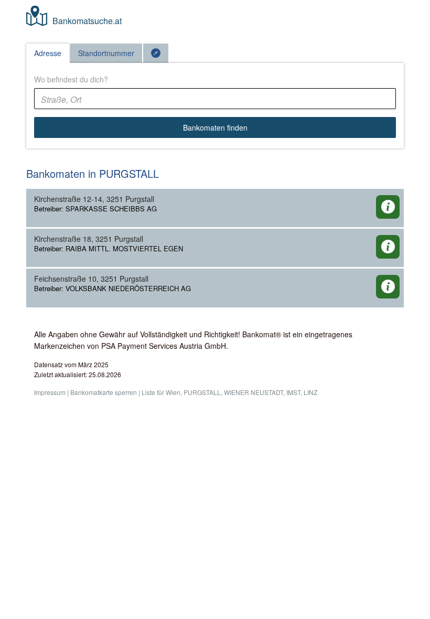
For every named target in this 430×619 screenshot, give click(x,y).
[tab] (155, 53)
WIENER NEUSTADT (253, 392)
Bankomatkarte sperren (103, 392)
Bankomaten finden (215, 127)
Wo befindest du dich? (71, 79)
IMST (293, 392)
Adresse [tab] (47, 53)
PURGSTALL (202, 392)
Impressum (50, 392)
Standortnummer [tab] (106, 53)
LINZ (310, 392)
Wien (173, 392)
